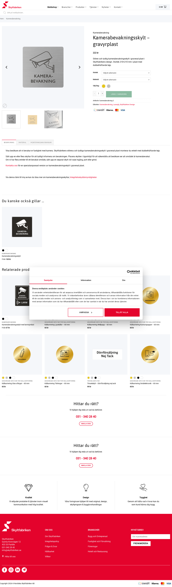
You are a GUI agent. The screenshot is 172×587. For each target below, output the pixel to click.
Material (96, 79)
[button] (5, 106)
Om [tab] (123, 280)
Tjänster (93, 7)
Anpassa (84, 312)
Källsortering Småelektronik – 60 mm (144, 383)
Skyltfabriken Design (127, 104)
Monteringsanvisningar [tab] (41, 142)
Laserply (116, 104)
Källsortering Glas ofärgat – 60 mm (15, 383)
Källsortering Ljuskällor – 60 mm (57, 325)
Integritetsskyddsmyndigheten (83, 177)
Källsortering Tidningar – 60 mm (57, 383)
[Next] (79, 67)
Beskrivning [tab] (9, 142)
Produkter (80, 7)
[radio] (104, 86)
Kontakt (117, 7)
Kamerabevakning (106, 104)
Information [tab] (86, 280)
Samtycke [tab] (48, 280)
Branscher (66, 7)
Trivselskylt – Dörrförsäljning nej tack (101, 383)
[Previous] (6, 67)
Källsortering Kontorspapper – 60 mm (144, 325)
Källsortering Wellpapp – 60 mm (99, 325)
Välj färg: (96, 86)
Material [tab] (22, 142)
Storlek (95, 72)
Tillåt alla (122, 312)
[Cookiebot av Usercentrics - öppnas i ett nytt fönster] (129, 272)
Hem (2, 19)
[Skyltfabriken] (14, 5)
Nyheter (105, 7)
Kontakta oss (11, 165)
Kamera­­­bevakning (13, 19)
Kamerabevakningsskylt (11, 256)
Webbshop (52, 7)
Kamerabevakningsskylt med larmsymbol (18, 325)
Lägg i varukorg (119, 94)
